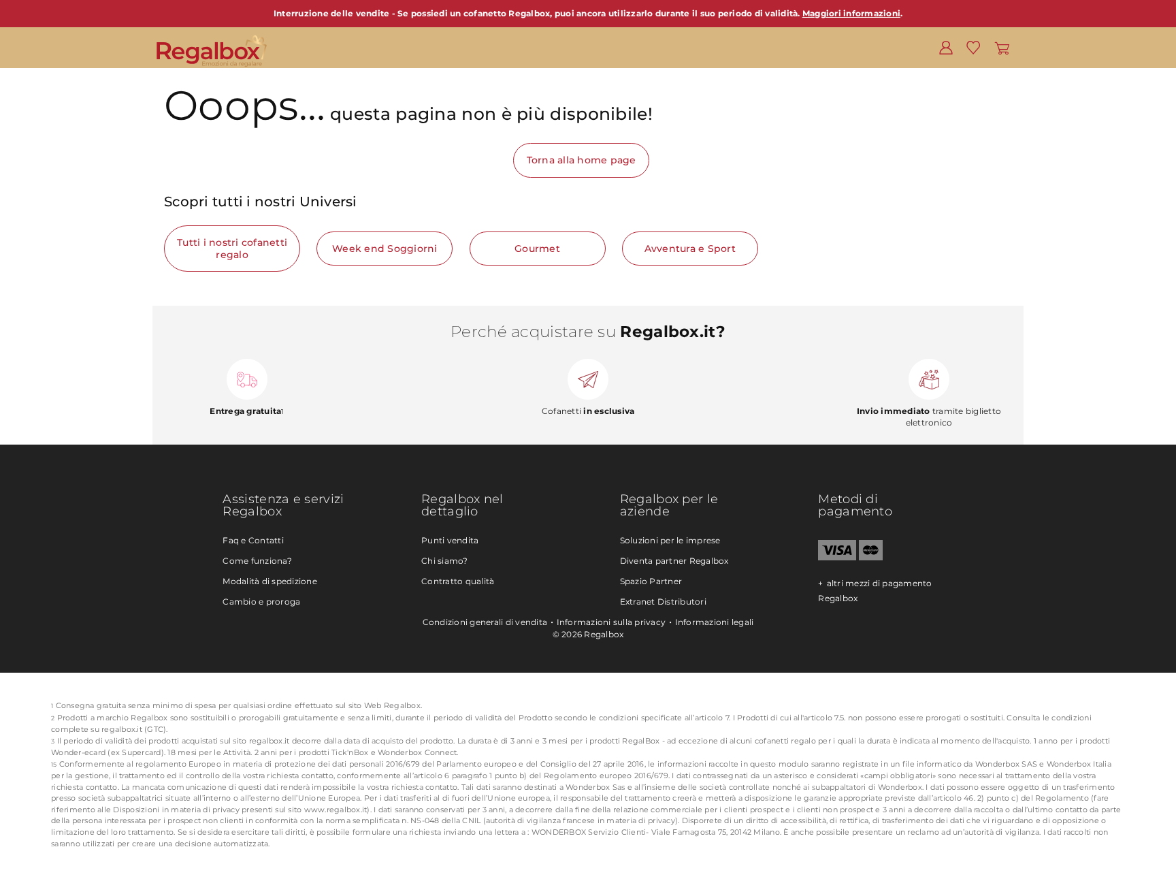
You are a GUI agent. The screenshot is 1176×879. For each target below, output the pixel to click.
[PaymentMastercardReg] (871, 557)
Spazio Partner (651, 581)
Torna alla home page (581, 160)
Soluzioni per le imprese (670, 540)
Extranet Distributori (663, 601)
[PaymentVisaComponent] (836, 557)
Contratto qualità (457, 581)
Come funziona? (257, 561)
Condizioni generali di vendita (485, 622)
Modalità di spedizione (270, 581)
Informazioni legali (714, 622)
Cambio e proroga (261, 601)
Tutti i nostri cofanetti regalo (232, 248)
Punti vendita (449, 540)
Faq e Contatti (253, 540)
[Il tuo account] (946, 47)
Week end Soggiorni (385, 248)
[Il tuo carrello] (1002, 47)
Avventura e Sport (690, 248)
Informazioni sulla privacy (611, 622)
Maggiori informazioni (851, 13)
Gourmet (537, 248)
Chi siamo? (444, 561)
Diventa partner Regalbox (674, 561)
